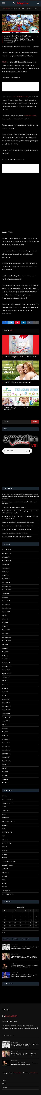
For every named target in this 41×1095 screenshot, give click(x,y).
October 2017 (6, 757)
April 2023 (5, 575)
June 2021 (5, 619)
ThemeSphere (18, 1073)
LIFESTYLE (5, 850)
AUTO (4, 807)
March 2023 (5, 579)
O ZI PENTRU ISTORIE (9, 861)
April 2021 (5, 626)
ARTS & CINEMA (7, 799)
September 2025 (7, 553)
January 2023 (6, 582)
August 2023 (5, 568)
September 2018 (6, 717)
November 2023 (6, 561)
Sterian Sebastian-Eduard (11, 46)
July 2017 (4, 768)
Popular (7, 939)
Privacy (4, 1084)
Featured (4, 825)
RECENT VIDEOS (7, 865)
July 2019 (4, 681)
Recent (15, 939)
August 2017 (5, 764)
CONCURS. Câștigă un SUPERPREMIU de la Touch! (19, 357)
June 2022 (5, 597)
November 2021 (6, 608)
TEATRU (4, 883)
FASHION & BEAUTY (8, 821)
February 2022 (6, 600)
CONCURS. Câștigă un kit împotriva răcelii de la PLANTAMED (18, 408)
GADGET (5, 839)
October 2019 (6, 670)
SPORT (4, 879)
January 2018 (6, 746)
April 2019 (5, 692)
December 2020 (6, 637)
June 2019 (5, 684)
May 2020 (5, 651)
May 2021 (5, 622)
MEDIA (4, 854)
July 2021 (4, 615)
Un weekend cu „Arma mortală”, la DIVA (14, 507)
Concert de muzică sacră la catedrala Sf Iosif (14, 533)
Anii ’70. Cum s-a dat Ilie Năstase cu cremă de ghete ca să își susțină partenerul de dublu (25, 947)
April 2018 (5, 735)
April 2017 (5, 779)
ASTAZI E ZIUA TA (7, 803)
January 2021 (6, 633)
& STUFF (4, 796)
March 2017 (5, 782)
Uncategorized (6, 890)
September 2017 (6, 761)
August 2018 (5, 721)
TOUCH (4, 62)
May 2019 (5, 688)
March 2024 (5, 557)
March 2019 (5, 695)
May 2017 (5, 775)
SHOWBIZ (5, 872)
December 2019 (6, 666)
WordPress (33, 1073)
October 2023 (6, 564)
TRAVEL (4, 887)
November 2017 (6, 753)
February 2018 (6, 742)
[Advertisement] (20, 203)
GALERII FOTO (6, 843)
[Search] (38, 3)
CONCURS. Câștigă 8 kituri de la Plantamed (17, 382)
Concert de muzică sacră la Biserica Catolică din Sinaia (18, 522)
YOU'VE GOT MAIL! (8, 894)
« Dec (3, 932)
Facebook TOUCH (30, 116)
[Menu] (3, 3)
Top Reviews (24, 939)
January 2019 (6, 702)
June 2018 (5, 728)
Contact (4, 1087)
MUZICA (5, 858)
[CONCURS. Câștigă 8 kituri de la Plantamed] (20, 370)
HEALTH (4, 847)
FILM (3, 828)
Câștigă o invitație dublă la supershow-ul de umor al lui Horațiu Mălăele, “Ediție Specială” (24, 966)
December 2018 (6, 706)
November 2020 (6, 641)
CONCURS (36, 46)
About (3, 1080)
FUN (3, 836)
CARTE (4, 814)
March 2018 (5, 739)
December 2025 (6, 550)
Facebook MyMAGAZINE (20, 97)
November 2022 (6, 590)
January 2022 (6, 604)
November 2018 (6, 710)
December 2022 (6, 586)
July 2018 (4, 724)
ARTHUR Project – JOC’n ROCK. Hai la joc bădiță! (16, 536)
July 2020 (5, 644)
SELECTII (5, 869)
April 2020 (5, 655)
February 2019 (6, 699)
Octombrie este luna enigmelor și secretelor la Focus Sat (18, 526)
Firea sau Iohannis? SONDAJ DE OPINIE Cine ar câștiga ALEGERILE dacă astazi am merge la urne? (24, 957)
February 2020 (6, 662)
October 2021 (6, 611)
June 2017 (5, 772)
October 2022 (6, 593)
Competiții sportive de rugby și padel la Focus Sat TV (17, 529)
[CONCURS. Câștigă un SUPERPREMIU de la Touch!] (20, 344)
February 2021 (6, 630)
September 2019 (6, 673)
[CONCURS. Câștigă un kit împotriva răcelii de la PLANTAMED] (20, 396)
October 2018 (6, 713)
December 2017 (6, 750)
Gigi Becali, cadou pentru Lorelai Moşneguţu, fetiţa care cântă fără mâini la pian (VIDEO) (24, 975)
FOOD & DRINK (7, 832)
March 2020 (5, 659)
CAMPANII (5, 810)
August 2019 (5, 677)
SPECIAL (4, 876)
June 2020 (5, 648)
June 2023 (5, 571)
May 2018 (5, 732)
